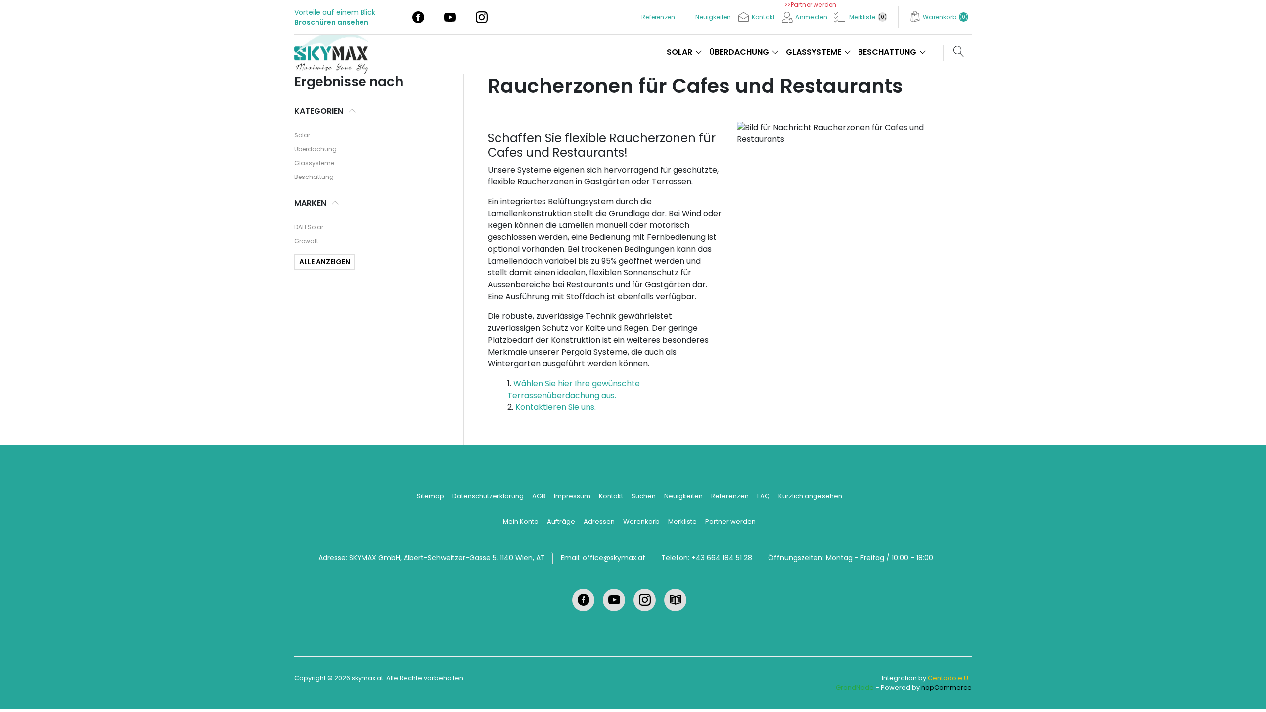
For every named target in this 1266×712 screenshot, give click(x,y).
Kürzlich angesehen (810, 496)
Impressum (572, 496)
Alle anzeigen (324, 262)
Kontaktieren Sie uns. (555, 407)
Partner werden (730, 521)
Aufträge (561, 521)
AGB (538, 496)
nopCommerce (946, 687)
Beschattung (314, 177)
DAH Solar (308, 227)
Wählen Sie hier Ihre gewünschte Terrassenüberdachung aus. (573, 389)
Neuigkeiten (683, 496)
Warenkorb (641, 521)
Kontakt (611, 496)
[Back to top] (1246, 692)
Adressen (599, 521)
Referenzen (730, 496)
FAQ (763, 496)
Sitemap (430, 496)
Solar (302, 135)
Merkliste (682, 521)
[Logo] (335, 52)
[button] (939, 17)
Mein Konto (521, 521)
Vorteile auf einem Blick (334, 12)
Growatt (306, 241)
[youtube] (450, 17)
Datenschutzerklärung (488, 496)
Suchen (644, 496)
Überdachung (315, 149)
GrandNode (855, 687)
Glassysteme (314, 163)
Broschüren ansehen (331, 22)
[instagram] (482, 17)
